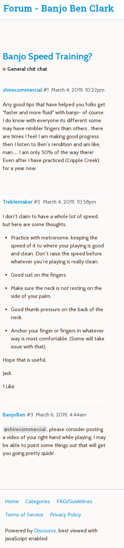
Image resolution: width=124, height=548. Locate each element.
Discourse (45, 530)
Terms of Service (24, 514)
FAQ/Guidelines (74, 501)
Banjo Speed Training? (48, 56)
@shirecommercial (25, 429)
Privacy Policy (65, 514)
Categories (37, 501)
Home (12, 501)
